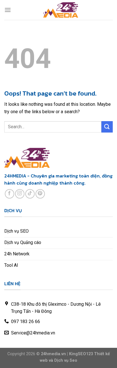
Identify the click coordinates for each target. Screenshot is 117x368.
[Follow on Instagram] (19, 194)
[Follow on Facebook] (9, 194)
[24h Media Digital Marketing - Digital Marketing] (60, 10)
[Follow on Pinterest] (40, 194)
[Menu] (7, 10)
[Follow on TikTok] (30, 194)
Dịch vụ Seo (65, 360)
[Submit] (107, 126)
